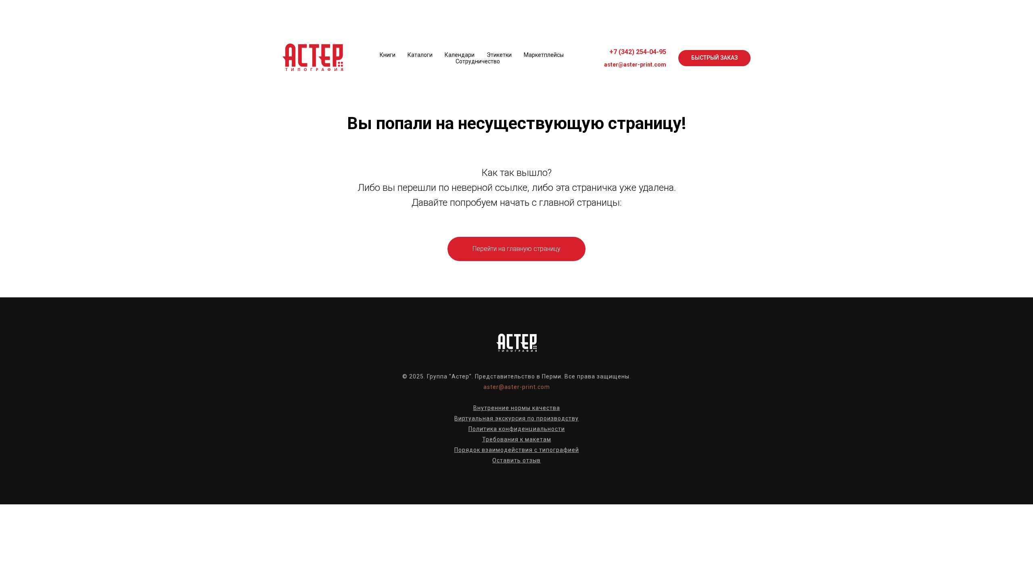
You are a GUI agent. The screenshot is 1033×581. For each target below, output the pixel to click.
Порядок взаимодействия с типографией (516, 450)
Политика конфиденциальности (516, 429)
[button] (714, 58)
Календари (460, 55)
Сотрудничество (478, 61)
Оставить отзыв (516, 460)
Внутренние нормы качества (516, 408)
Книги (387, 55)
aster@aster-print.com (635, 64)
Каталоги (420, 55)
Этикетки (499, 55)
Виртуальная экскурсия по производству (516, 418)
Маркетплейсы (544, 55)
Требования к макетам (516, 439)
